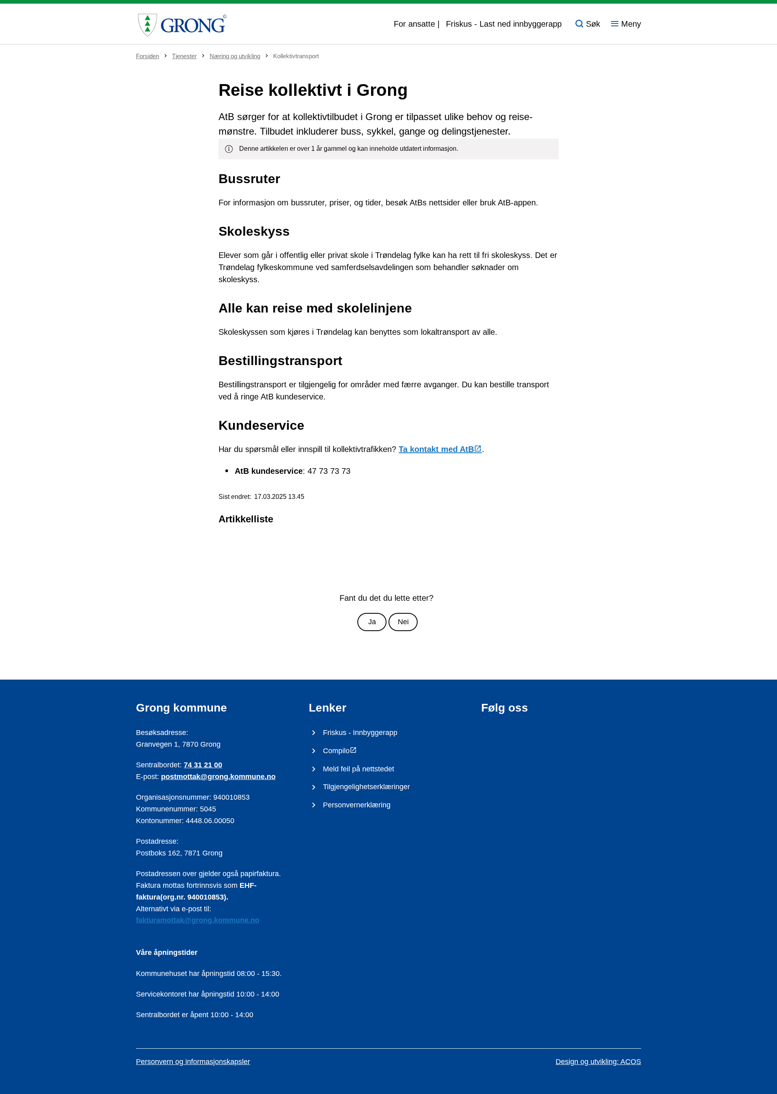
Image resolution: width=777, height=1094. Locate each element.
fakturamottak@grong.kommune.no (197, 920)
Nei (403, 622)
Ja (372, 622)
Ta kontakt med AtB (436, 449)
